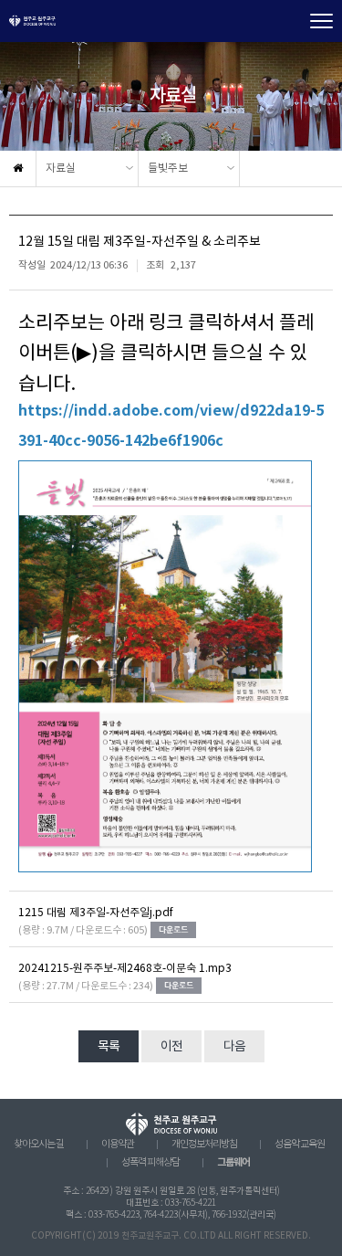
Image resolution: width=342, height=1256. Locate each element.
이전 (171, 1047)
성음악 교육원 (300, 1144)
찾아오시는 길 (39, 1144)
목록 (108, 1047)
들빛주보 (168, 168)
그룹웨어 (233, 1162)
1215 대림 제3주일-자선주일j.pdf (95, 913)
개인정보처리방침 (204, 1144)
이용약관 (117, 1144)
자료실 (61, 168)
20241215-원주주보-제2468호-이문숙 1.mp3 (125, 969)
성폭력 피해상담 (150, 1162)
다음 (234, 1047)
